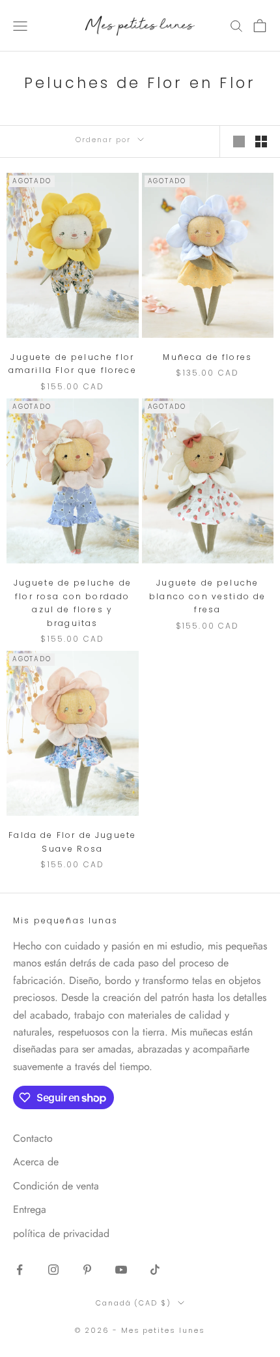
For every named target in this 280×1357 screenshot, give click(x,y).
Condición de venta (56, 1185)
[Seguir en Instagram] (53, 1269)
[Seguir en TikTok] (154, 1269)
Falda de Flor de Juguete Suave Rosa (72, 841)
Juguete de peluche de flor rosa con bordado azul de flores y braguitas (73, 602)
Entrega (29, 1209)
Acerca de (36, 1161)
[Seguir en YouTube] (121, 1269)
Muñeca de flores (207, 357)
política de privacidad (61, 1233)
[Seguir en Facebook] (19, 1269)
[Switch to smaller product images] (261, 141)
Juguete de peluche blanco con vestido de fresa (207, 596)
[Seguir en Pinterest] (87, 1269)
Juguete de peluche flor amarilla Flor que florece (72, 363)
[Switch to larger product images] (239, 141)
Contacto (33, 1138)
